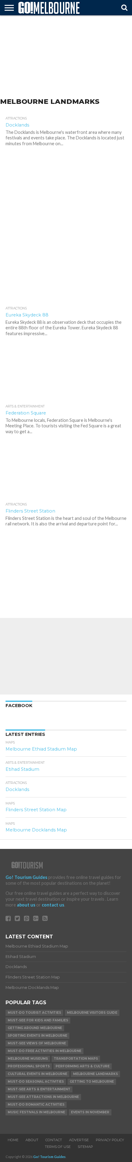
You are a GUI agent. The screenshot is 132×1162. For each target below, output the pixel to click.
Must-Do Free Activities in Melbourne (44, 1051)
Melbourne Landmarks (95, 1074)
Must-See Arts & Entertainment (39, 1089)
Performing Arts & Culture (83, 1066)
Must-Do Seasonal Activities (36, 1082)
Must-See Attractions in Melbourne (43, 1097)
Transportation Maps (76, 1059)
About (31, 1140)
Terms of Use (58, 1147)
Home (13, 1140)
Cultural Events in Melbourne (37, 1074)
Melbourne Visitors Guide (92, 1013)
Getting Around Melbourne (35, 1028)
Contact (53, 1140)
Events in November (90, 1112)
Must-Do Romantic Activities (36, 1105)
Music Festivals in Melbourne (36, 1112)
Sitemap (85, 1147)
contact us (53, 904)
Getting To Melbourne (92, 1082)
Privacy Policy (110, 1140)
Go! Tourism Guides (26, 877)
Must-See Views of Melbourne (37, 1043)
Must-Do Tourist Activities (34, 1013)
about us (26, 904)
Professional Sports (29, 1066)
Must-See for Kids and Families (38, 1020)
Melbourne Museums (28, 1059)
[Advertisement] (66, 56)
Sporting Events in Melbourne (37, 1036)
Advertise (79, 1140)
